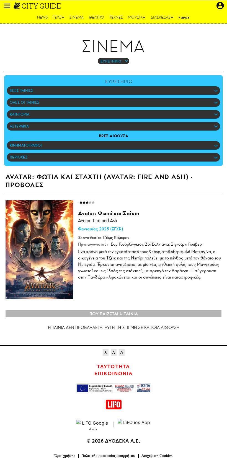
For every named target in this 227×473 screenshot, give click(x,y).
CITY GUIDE (41, 5)
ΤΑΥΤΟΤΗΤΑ (113, 367)
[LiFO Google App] (92, 425)
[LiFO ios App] (134, 424)
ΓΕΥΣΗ (58, 17)
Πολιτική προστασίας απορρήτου (108, 456)
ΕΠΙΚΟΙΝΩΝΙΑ (113, 373)
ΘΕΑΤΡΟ (96, 17)
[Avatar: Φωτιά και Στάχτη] (39, 249)
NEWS (42, 17)
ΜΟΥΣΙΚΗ (136, 17)
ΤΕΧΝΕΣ (116, 17)
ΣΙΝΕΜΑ (76, 17)
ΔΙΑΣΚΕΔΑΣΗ (162, 17)
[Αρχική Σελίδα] (17, 5)
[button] (7, 6)
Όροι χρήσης (65, 456)
